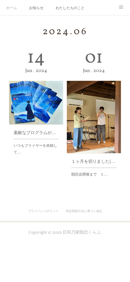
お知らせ (36, 7)
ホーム (11, 7)
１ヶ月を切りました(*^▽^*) (93, 161)
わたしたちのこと (70, 7)
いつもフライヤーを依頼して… (35, 148)
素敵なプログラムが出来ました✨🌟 (36, 132)
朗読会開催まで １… (89, 173)
